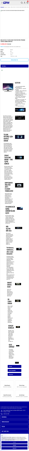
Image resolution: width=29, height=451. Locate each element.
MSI (11, 51)
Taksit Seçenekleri (12, 370)
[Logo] (6, 2)
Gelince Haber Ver (14, 60)
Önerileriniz (11, 374)
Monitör (11, 49)
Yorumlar (10, 366)
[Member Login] (25, 3)
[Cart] (27, 3)
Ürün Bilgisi (4, 66)
